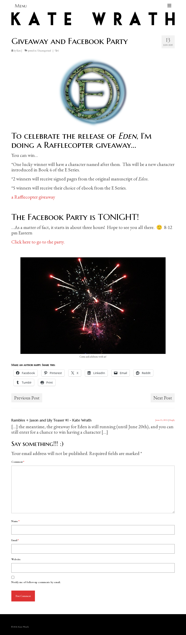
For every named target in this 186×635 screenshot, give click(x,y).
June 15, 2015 (161, 419)
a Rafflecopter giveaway (33, 197)
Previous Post (26, 398)
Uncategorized (44, 50)
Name (15, 521)
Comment (17, 461)
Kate (19, 50)
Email (15, 540)
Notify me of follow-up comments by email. (36, 582)
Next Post (162, 398)
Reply (172, 419)
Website (16, 559)
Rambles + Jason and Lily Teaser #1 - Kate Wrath (51, 420)
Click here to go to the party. (38, 242)
